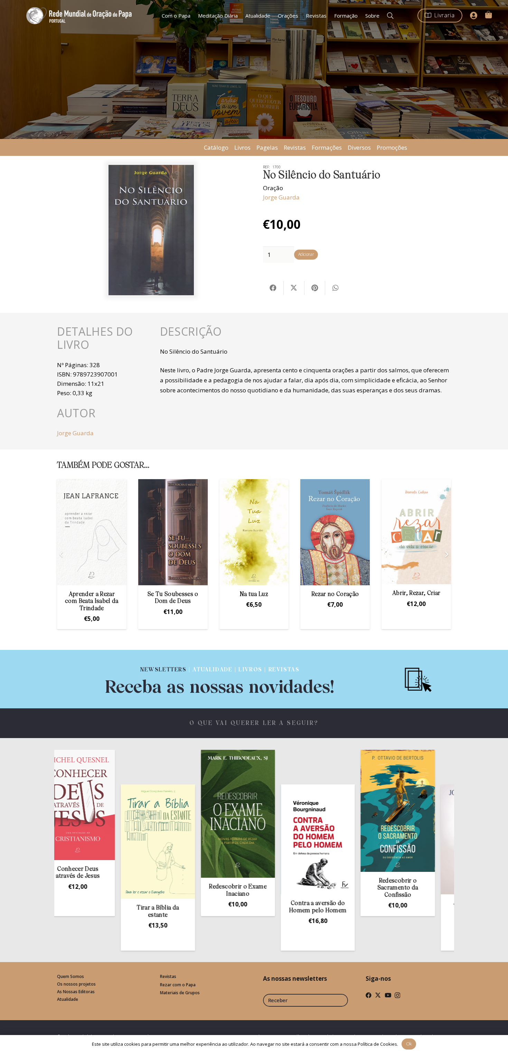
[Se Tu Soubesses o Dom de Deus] (173, 532)
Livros (242, 147)
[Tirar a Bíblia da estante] (106, 841)
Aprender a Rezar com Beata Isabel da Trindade (91, 601)
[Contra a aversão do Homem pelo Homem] (266, 839)
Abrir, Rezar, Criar (416, 593)
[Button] (473, 15)
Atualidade (67, 999)
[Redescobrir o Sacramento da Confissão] (346, 811)
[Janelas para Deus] (426, 839)
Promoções (392, 147)
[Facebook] (368, 995)
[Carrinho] (488, 14)
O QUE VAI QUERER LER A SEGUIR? (254, 723)
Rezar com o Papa (178, 985)
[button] (390, 15)
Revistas (295, 147)
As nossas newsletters (295, 978)
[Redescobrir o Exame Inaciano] (186, 814)
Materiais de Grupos (180, 993)
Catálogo (216, 147)
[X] (378, 995)
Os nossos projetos (76, 984)
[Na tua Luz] (254, 532)
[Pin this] (314, 288)
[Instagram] (397, 995)
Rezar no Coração (335, 594)
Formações (327, 147)
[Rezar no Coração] (335, 532)
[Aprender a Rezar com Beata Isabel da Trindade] (91, 532)
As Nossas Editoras (76, 992)
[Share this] (273, 288)
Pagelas (267, 147)
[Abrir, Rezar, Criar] (416, 531)
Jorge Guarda (281, 197)
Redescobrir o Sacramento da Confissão (346, 888)
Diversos (359, 147)
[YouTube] (388, 995)
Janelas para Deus (426, 903)
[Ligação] (219, 679)
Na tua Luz (254, 594)
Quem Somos (70, 976)
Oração (273, 188)
